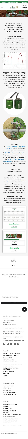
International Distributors (12, 414)
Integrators (7, 423)
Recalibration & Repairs (10, 355)
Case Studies (7, 388)
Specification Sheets (9, 392)
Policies (6, 412)
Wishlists (6, 373)
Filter (13, 265)
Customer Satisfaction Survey (12, 425)
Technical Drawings (9, 394)
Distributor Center (9, 416)
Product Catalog (8, 386)
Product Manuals (8, 390)
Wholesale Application (10, 419)
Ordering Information (10, 404)
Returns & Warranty (9, 410)
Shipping (6, 406)
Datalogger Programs (10, 361)
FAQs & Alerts (7, 357)
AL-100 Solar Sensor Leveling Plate (14, 153)
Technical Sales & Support (11, 353)
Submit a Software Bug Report (12, 364)
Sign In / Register (8, 371)
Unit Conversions (8, 366)
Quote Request (7, 408)
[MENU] (2, 7)
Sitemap (5, 375)
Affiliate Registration (10, 421)
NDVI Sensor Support (13, 260)
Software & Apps (8, 359)
